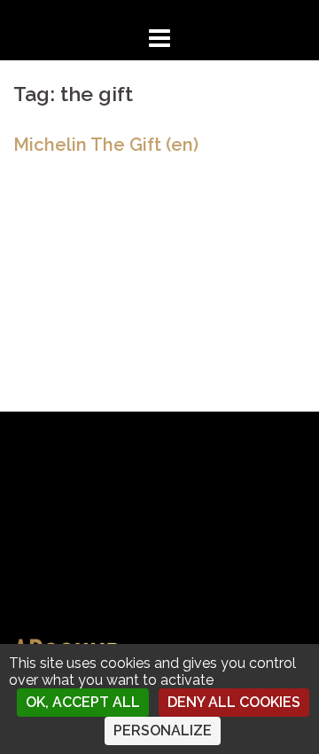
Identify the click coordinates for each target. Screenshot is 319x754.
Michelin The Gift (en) (105, 144)
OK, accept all (83, 702)
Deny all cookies (233, 702)
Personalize (162, 730)
